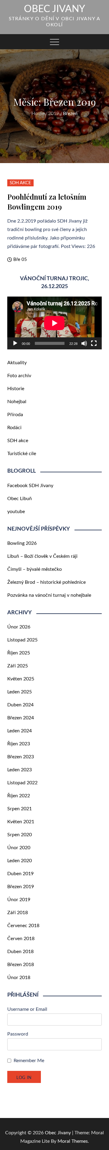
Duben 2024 (20, 704)
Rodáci (14, 427)
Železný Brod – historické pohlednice (46, 582)
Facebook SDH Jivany (30, 485)
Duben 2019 (20, 873)
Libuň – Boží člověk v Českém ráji (42, 556)
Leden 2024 (19, 730)
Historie (15, 388)
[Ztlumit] (84, 343)
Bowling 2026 (22, 543)
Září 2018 (17, 912)
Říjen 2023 (18, 743)
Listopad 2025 (22, 640)
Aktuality (17, 362)
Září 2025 (17, 665)
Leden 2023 (19, 769)
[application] (54, 323)
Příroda (15, 414)
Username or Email (27, 1009)
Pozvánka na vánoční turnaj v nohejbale (49, 595)
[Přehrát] (15, 343)
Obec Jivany (54, 9)
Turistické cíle (21, 453)
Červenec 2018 (23, 925)
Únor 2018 (18, 977)
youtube (16, 511)
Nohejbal (16, 401)
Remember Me (29, 1060)
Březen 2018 (20, 964)
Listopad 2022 (22, 782)
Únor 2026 (18, 627)
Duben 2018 (20, 951)
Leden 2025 (19, 691)
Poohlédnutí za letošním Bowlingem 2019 (46, 202)
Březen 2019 (20, 886)
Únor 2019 (18, 899)
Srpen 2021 (19, 808)
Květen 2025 (20, 678)
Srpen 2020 (19, 834)
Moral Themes (73, 1141)
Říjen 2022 (18, 795)
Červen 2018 (21, 938)
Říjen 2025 (18, 652)
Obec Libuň (19, 498)
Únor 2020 (18, 847)
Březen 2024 (20, 717)
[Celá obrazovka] (94, 343)
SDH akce (20, 183)
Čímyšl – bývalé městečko (34, 569)
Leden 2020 (19, 860)
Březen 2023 (20, 756)
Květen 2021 (20, 821)
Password (17, 1034)
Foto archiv (19, 375)
